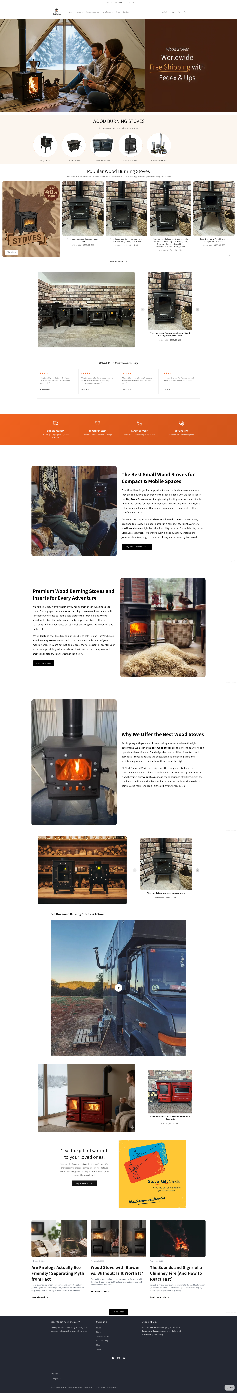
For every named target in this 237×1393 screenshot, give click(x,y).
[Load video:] (118, 988)
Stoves (98, 1332)
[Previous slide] (230, 255)
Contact (99, 1349)
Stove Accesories (102, 1336)
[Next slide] (234, 255)
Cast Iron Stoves (43, 663)
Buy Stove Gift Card (84, 1183)
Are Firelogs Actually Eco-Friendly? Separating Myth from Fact (57, 1273)
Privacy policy (100, 1387)
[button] (79, 11)
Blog (98, 1345)
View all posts (118, 1311)
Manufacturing (102, 1340)
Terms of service (112, 1387)
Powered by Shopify (75, 1387)
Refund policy (88, 1387)
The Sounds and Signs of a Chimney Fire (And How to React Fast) (176, 1273)
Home (98, 1327)
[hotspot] (111, 313)
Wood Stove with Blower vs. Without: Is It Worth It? (117, 1270)
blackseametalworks (62, 1387)
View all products (117, 261)
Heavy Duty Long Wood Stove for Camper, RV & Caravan (213, 240)
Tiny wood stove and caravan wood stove (83, 240)
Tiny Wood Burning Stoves (136, 546)
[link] (126, 261)
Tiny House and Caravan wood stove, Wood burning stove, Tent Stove (126, 240)
